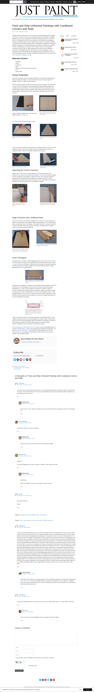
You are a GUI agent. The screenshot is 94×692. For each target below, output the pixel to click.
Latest (67, 36)
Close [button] (80, 689)
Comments (73, 36)
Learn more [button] (37, 689)
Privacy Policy (52, 686)
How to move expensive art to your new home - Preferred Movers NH (36, 520)
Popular (62, 36)
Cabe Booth (22, 526)
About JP (52, 1)
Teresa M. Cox (22, 454)
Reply (18, 396)
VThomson (21, 383)
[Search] (25, 1)
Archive (41, 1)
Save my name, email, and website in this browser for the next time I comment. (35, 657)
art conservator (25, 580)
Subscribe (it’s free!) (35, 1)
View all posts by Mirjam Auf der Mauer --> (31, 342)
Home (13, 19)
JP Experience (59, 1)
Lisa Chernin (22, 594)
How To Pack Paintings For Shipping (24, 330)
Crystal (20, 494)
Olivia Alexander (23, 421)
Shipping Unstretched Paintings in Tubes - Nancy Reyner (33, 514)
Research (65, 1)
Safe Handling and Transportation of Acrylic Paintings (26, 327)
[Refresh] (24, 661)
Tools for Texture (17, 369)
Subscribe (16, 355)
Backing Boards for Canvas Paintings (21, 367)
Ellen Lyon (25, 610)
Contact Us (47, 1)
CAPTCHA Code (33, 665)
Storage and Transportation (22, 19)
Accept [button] (87, 689)
